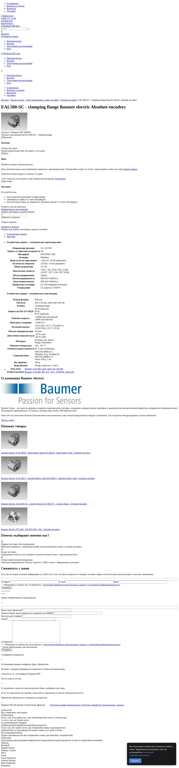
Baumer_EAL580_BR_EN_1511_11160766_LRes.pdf (49, 372)
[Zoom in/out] (9, 591)
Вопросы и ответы (15, 6)
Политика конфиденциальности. (65, 705)
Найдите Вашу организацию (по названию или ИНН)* (27, 613)
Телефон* (6, 582)
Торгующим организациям (19, 46)
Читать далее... (8, 420)
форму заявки (130, 169)
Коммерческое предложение (14, 209)
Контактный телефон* (12, 616)
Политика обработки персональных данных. (103, 705)
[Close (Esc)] (2, 591)
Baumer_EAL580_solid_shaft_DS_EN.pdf (44, 369)
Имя (116, 582)
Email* (4, 619)
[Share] (4, 591)
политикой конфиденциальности (104, 585)
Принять (135, 761)
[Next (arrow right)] (4, 593)
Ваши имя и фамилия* (12, 610)
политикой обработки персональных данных (64, 585)
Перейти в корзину (10, 227)
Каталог (10, 43)
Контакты (11, 8)
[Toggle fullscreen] (7, 591)
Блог (9, 49)
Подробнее (60, 179)
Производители (14, 41)
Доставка (11, 11)
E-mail (62, 582)
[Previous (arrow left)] (2, 593)
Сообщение (6, 642)
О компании (12, 3)
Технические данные (17, 234)
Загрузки (11, 236)
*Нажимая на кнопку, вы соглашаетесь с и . (62, 585)
